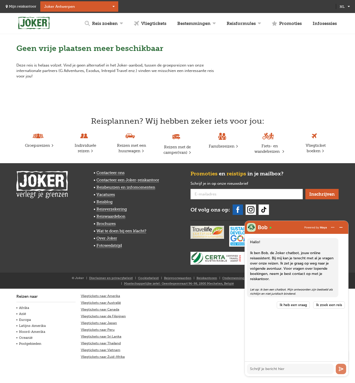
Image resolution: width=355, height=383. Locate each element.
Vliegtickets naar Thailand (101, 343)
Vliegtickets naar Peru (98, 330)
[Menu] (332, 227)
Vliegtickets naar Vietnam (100, 350)
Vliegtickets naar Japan (99, 323)
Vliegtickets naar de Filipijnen (103, 316)
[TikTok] (264, 209)
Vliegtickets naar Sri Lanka (101, 336)
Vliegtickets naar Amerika (100, 296)
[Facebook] (238, 209)
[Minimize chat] (341, 227)
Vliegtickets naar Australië (101, 303)
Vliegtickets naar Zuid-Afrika (103, 357)
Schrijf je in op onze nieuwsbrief (227, 184)
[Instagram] (251, 209)
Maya (323, 227)
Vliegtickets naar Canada (100, 309)
